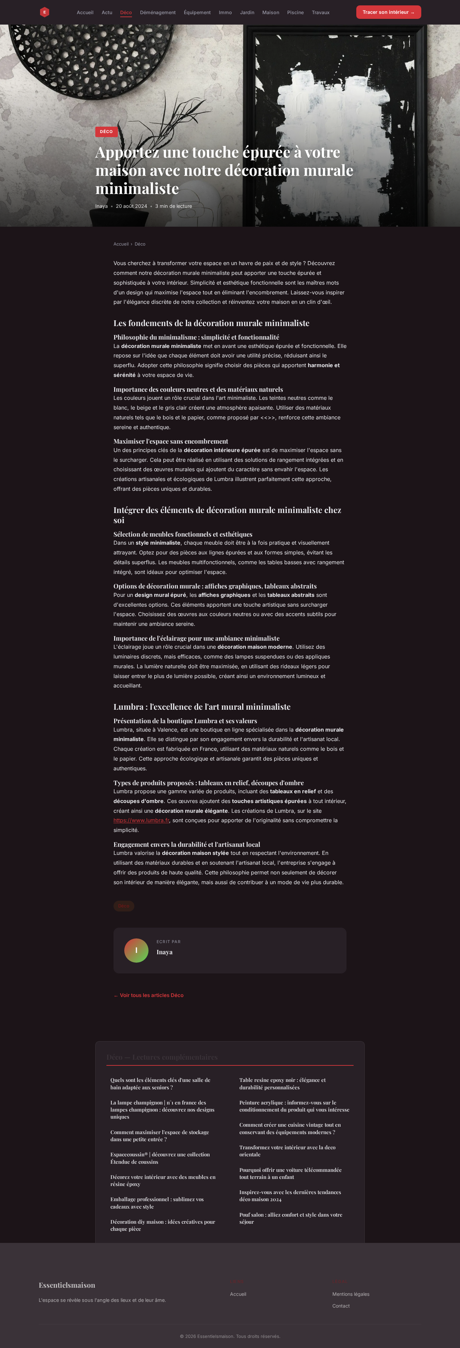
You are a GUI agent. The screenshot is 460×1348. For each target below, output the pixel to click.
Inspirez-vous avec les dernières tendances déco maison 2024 (290, 1195)
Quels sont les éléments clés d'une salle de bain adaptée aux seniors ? (160, 1083)
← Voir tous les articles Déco (148, 995)
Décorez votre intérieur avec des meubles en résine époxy (163, 1180)
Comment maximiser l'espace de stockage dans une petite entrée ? (159, 1136)
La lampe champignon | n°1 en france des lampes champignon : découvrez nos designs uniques (162, 1109)
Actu (107, 12)
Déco (126, 12)
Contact (341, 1306)
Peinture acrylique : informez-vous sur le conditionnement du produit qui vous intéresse (294, 1106)
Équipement (197, 12)
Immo (225, 12)
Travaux (321, 12)
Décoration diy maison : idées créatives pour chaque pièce (162, 1225)
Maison (270, 12)
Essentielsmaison (67, 1284)
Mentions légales (350, 1294)
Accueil (85, 12)
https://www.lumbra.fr (141, 820)
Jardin (247, 12)
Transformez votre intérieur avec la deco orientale (287, 1151)
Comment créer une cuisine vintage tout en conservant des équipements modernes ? (290, 1128)
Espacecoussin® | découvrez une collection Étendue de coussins (160, 1158)
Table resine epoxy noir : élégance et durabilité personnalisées (282, 1083)
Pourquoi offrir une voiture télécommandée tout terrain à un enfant (290, 1173)
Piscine (295, 12)
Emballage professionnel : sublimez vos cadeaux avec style (157, 1203)
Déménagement (158, 12)
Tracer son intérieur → (389, 12)
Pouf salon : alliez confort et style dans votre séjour (290, 1218)
